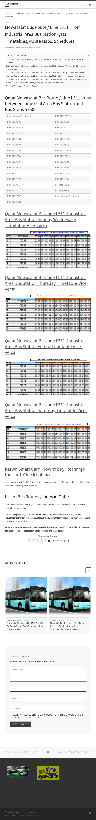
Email (15, 699)
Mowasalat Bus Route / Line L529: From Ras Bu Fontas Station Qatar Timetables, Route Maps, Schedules (25, 626)
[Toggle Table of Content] (85, 56)
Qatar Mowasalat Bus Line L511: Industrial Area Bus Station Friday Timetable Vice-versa (46, 76)
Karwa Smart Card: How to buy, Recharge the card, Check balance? (36, 82)
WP (14, 816)
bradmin (10, 47)
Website (16, 708)
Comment (17, 670)
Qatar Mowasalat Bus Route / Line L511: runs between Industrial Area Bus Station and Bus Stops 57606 (46, 61)
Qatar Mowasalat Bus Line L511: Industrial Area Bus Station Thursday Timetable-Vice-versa (47, 72)
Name (14, 689)
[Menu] (90, 4)
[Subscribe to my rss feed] (90, 812)
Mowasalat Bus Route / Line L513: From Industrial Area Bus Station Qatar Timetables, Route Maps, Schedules (67, 626)
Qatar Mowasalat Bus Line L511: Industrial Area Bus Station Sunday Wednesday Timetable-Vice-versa (47, 67)
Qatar (13, 13)
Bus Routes (15, 812)
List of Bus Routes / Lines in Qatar (22, 86)
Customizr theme (35, 816)
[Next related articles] (88, 570)
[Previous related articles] (82, 570)
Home (7, 13)
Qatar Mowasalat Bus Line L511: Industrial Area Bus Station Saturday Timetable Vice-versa (47, 79)
